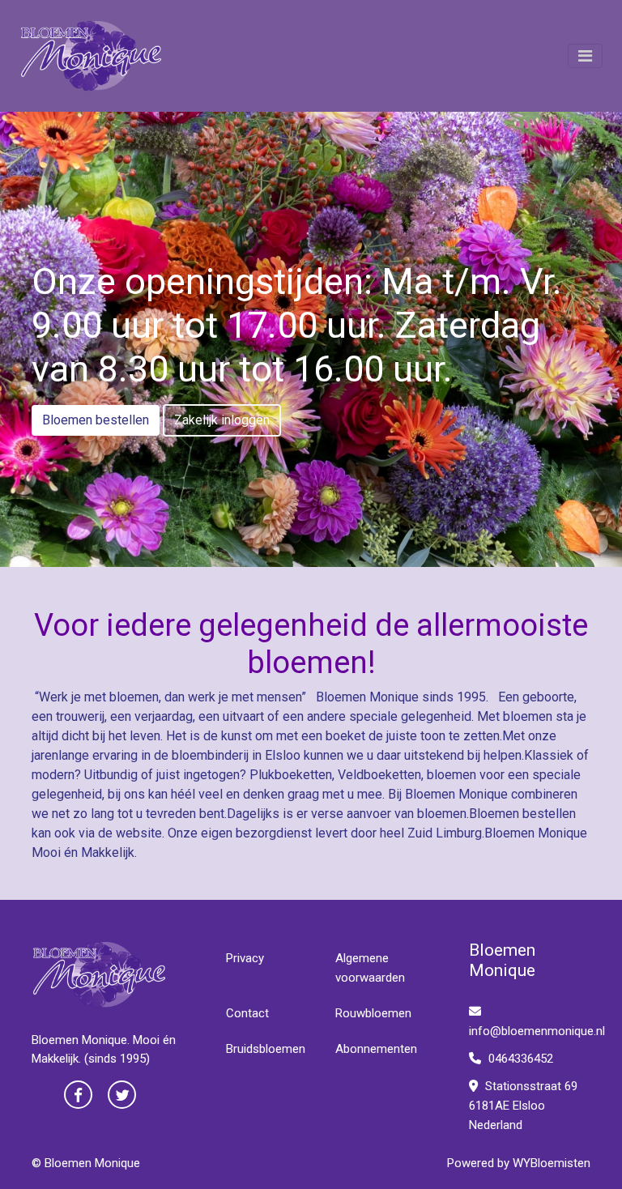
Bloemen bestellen (95, 420)
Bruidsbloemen (265, 1049)
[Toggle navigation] (585, 56)
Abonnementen (376, 1049)
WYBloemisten (551, 1163)
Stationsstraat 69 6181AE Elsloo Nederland (523, 1105)
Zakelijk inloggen (222, 420)
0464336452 (519, 1058)
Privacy (245, 958)
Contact (247, 1013)
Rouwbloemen (373, 1013)
